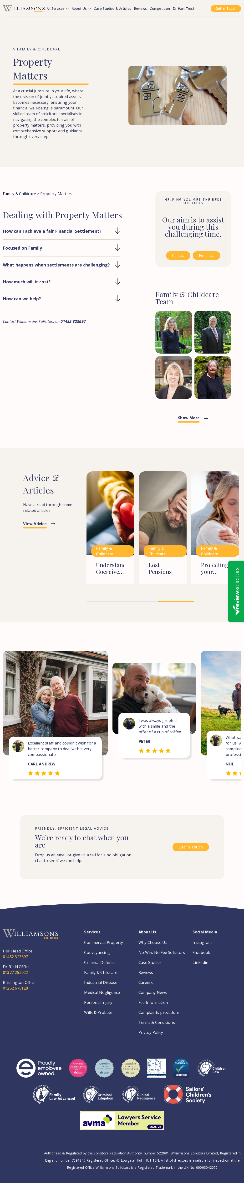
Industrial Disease (100, 982)
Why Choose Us (152, 942)
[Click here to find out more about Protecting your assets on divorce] (215, 534)
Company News (152, 992)
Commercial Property (103, 942)
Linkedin (200, 962)
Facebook (201, 952)
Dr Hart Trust (183, 8)
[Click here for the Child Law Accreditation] (212, 1072)
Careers (145, 982)
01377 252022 (15, 972)
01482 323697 (15, 956)
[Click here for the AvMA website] (122, 1124)
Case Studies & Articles (112, 8)
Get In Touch (225, 8)
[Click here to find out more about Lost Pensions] (163, 534)
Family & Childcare (19, 193)
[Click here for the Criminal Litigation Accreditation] (98, 1098)
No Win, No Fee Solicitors (161, 952)
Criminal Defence (100, 962)
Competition (160, 8)
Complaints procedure (158, 1012)
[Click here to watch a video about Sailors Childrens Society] (187, 1098)
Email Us (206, 255)
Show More (189, 417)
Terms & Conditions (156, 1022)
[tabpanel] (110, 534)
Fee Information (153, 1002)
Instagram (202, 942)
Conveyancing (97, 952)
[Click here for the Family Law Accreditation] (54, 1098)
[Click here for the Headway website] (157, 1072)
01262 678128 (15, 988)
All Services (56, 8)
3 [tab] (176, 601)
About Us (80, 8)
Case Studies (150, 962)
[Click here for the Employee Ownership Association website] (39, 1072)
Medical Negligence (102, 992)
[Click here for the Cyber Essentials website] (181, 1072)
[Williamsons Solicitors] (24, 8)
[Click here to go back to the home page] (30, 938)
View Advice (34, 523)
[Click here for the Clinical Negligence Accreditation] (139, 1098)
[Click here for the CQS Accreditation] (78, 1072)
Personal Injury (98, 1002)
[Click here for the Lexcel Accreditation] (104, 1072)
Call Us (178, 255)
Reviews (140, 8)
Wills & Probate (98, 1012)
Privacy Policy (150, 1032)
